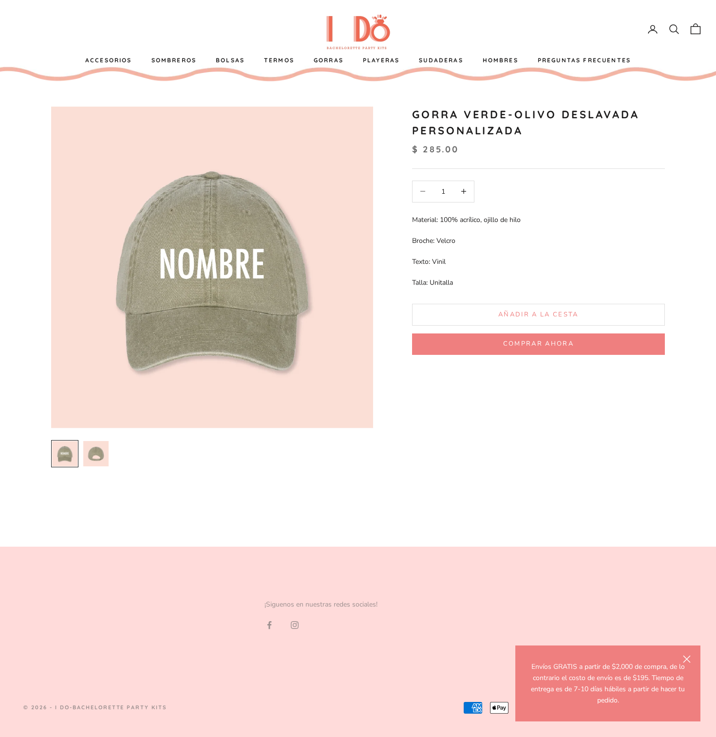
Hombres (500, 60)
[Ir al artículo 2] (96, 453)
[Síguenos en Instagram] (295, 625)
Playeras (381, 60)
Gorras (328, 60)
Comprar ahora (538, 343)
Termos (279, 60)
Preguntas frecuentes (584, 60)
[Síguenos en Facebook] (269, 625)
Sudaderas (441, 60)
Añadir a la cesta (538, 314)
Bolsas (230, 60)
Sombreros (173, 60)
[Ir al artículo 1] (64, 453)
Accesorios (108, 60)
